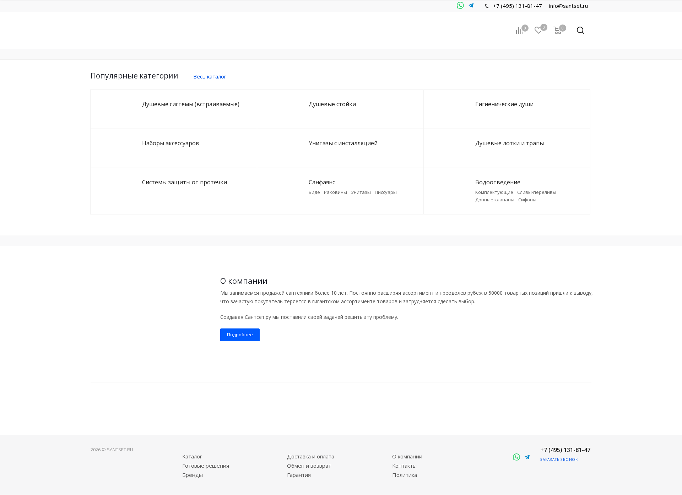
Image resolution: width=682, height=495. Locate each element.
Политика (404, 474)
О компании (407, 456)
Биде (314, 192)
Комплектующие (494, 192)
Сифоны (527, 199)
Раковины (335, 192)
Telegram (460, 5)
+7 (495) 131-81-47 (517, 5)
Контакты (404, 465)
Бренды (192, 474)
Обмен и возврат (309, 465)
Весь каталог (209, 76)
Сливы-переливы (536, 192)
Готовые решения (205, 465)
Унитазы (361, 192)
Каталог (192, 456)
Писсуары (386, 192)
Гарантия (299, 474)
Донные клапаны (494, 199)
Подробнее (240, 334)
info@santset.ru (568, 5)
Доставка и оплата (310, 456)
